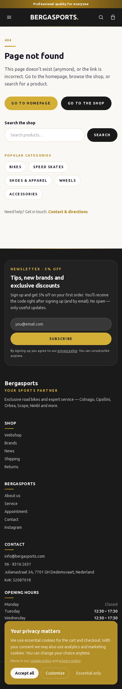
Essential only (88, 673)
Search (102, 135)
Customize (55, 673)
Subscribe (61, 339)
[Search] (101, 17)
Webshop (13, 435)
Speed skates (48, 167)
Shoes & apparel (28, 180)
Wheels (67, 180)
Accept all (24, 673)
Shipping (12, 459)
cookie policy (40, 661)
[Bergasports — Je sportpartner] (54, 17)
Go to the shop (86, 103)
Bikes (15, 167)
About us (12, 495)
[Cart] (113, 17)
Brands (11, 443)
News (9, 451)
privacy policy (67, 350)
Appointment (16, 511)
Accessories (23, 194)
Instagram (13, 527)
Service (11, 503)
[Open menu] (9, 17)
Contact (11, 519)
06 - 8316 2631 (18, 564)
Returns (11, 467)
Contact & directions (68, 211)
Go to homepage (31, 103)
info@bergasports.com (25, 556)
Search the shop (20, 123)
